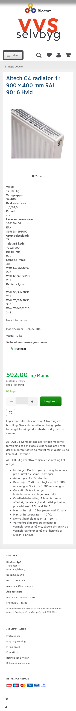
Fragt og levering (16, 641)
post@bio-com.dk (23, 586)
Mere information (17, 320)
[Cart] (68, 54)
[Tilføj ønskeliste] (10, 412)
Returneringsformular (18, 663)
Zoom (38, 176)
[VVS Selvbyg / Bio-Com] (38, 24)
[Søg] (39, 54)
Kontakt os (12, 652)
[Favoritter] (48, 54)
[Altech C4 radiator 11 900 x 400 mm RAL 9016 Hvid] (38, 133)
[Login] (58, 54)
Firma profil (13, 646)
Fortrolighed (13, 636)
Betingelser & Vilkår (17, 657)
